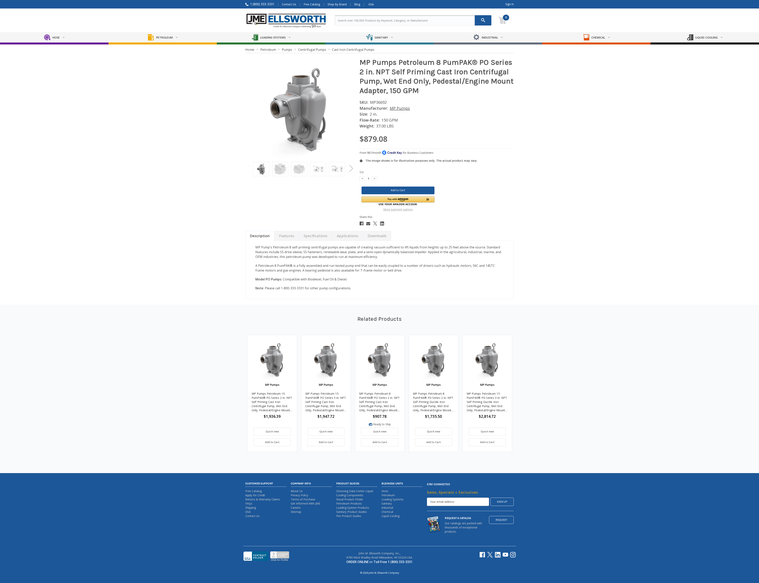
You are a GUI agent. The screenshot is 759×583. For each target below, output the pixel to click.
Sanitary (386, 503)
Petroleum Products (349, 503)
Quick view (272, 431)
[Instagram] (513, 555)
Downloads (377, 235)
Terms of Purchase (303, 499)
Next (351, 168)
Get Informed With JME (305, 503)
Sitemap (296, 512)
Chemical (387, 512)
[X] (375, 223)
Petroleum (388, 495)
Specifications (315, 235)
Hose (384, 491)
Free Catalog (312, 4)
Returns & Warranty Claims (262, 499)
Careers (296, 507)
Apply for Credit (255, 495)
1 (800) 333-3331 (262, 4)
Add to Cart (272, 442)
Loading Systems (392, 499)
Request (501, 520)
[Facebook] (361, 223)
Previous (248, 168)
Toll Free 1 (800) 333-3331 (393, 562)
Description (260, 235)
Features (286, 235)
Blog (357, 4)
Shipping (250, 507)
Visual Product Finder (349, 499)
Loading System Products (352, 507)
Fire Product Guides (348, 516)
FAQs (248, 503)
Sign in (509, 4)
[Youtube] (505, 555)
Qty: (362, 172)
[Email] (368, 223)
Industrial (387, 507)
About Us (297, 491)
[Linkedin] (382, 223)
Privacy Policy (299, 495)
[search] (483, 20)
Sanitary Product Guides (351, 512)
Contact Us (289, 4)
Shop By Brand (337, 4)
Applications (347, 235)
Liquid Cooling (390, 516)
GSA (371, 4)
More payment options (398, 209)
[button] (398, 200)
